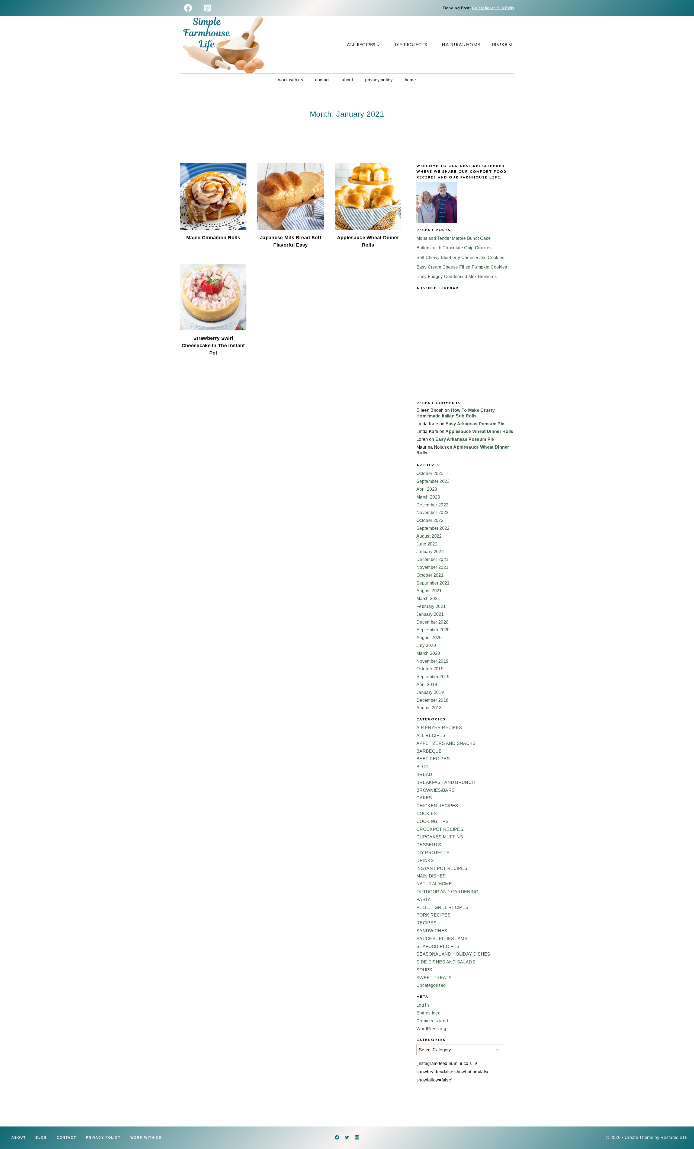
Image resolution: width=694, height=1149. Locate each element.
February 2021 (431, 606)
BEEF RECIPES (433, 759)
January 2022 (430, 551)
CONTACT (322, 80)
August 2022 (429, 536)
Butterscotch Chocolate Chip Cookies (453, 247)
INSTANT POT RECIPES (441, 868)
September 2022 (432, 528)
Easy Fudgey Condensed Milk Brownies (456, 276)
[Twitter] (347, 1137)
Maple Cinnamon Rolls (213, 237)
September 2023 (432, 481)
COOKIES (426, 813)
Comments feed (432, 1021)
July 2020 (426, 645)
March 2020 (428, 653)
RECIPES (426, 923)
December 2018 (432, 700)
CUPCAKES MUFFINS (439, 837)
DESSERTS (428, 844)
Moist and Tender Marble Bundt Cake (453, 238)
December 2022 (432, 505)
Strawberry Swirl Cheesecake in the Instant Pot (213, 346)
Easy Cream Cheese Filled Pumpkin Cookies (461, 267)
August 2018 (429, 708)
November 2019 (432, 661)
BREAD (424, 774)
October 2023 (430, 473)
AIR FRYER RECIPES (439, 727)
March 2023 (428, 497)
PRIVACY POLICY (379, 80)
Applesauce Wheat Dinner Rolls (479, 431)
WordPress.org (431, 1028)
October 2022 (430, 520)
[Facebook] (188, 8)
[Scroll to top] (681, 1128)
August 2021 (429, 590)
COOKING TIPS (432, 821)
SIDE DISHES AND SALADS (445, 962)
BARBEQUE (429, 751)
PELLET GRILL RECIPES (442, 907)
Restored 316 (673, 1137)
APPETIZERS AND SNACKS (446, 743)
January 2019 (430, 692)
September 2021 (432, 583)
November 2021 (432, 567)
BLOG (422, 766)
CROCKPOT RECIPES (439, 829)
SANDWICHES (431, 930)
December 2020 (432, 622)
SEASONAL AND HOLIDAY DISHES (453, 954)
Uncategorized (431, 985)
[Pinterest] (208, 8)
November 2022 (432, 512)
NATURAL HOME (461, 44)
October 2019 (430, 668)
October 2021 (430, 575)
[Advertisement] (465, 350)
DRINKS (425, 860)
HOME (410, 80)
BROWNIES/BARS (435, 790)
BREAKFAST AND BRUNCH (445, 782)
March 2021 (428, 598)
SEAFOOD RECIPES (438, 946)
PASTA (423, 899)
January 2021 (430, 614)
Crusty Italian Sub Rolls (493, 8)
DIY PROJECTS (411, 44)
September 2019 (432, 676)
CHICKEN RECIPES (437, 805)
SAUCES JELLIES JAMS (441, 938)
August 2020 (429, 637)
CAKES (424, 798)
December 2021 (432, 559)
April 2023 (426, 489)
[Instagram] (357, 1137)
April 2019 (426, 684)
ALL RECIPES (431, 735)
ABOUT (347, 80)
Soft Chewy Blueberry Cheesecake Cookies (460, 257)
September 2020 (432, 629)
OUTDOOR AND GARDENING (447, 891)
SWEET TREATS (434, 977)
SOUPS (424, 970)
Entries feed (428, 1013)
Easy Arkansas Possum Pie (474, 424)
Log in (422, 1005)
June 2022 (427, 544)
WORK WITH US (290, 80)
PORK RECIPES (433, 915)
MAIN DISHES (431, 876)
